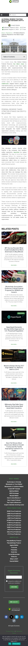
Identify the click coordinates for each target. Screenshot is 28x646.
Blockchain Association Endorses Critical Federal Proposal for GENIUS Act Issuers (14, 289)
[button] (1, 15)
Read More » (14, 265)
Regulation (9, 33)
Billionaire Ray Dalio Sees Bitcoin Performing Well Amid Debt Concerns (14, 406)
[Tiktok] (14, 620)
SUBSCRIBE (14, 587)
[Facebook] (6, 617)
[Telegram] (17, 617)
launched (16, 152)
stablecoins (5, 83)
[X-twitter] (11, 617)
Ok (10, 643)
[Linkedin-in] (22, 617)
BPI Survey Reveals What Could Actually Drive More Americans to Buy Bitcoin (14, 250)
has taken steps (18, 64)
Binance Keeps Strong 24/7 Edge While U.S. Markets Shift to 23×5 (14, 367)
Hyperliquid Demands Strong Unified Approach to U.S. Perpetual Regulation (14, 329)
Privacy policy (16, 643)
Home (3, 33)
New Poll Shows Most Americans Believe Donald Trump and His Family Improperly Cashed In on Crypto (14, 446)
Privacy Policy (10, 631)
